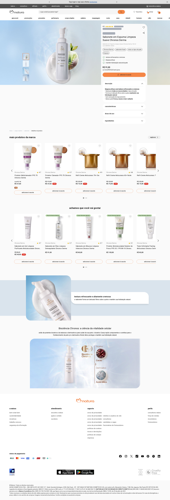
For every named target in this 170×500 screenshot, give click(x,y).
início (10, 131)
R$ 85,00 (17, 252)
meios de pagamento (17, 454)
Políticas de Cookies (94, 428)
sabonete (26, 131)
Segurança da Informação (18, 425)
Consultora (23, 6)
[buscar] (121, 12)
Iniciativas (12, 419)
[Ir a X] (131, 456)
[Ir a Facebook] (120, 456)
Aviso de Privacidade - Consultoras (99, 419)
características (110, 106)
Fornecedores (152, 422)
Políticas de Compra (94, 435)
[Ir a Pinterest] (148, 456)
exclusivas (93, 2)
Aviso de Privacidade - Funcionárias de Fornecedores (105, 425)
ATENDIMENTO (56, 409)
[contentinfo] (39, 172)
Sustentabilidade (15, 416)
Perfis (44, 6)
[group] (83, 2)
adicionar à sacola (28, 192)
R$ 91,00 (106, 67)
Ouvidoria (54, 419)
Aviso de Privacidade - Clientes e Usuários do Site (104, 416)
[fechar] (167, 2)
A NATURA (12, 409)
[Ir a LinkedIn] (159, 456)
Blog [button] (76, 6)
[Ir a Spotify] (153, 456)
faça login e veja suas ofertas (79, 2)
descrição (108, 84)
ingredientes (109, 121)
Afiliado (34, 6)
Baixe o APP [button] (68, 6)
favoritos (139, 12)
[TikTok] (137, 456)
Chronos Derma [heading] (20, 172)
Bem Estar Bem (14, 413)
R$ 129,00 (79, 181)
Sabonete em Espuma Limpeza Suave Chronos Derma (119, 38)
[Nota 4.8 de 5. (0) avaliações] (118, 26)
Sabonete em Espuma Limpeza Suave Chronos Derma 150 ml (119, 44)
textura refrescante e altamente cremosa (92, 296)
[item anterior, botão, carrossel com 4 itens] (49, 2)
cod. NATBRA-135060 (108, 45)
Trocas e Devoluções (94, 432)
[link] (28, 177)
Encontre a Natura (155, 6)
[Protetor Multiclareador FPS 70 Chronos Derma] (16, 187)
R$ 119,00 (48, 181)
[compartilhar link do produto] (144, 33)
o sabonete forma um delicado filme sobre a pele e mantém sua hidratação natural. (102, 299)
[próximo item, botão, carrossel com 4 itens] (117, 2)
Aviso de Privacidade (94, 413)
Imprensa (90, 438)
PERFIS (150, 409)
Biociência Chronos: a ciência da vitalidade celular (85, 328)
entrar (150, 12)
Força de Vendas (153, 416)
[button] (144, 27)
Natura (13, 6)
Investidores (152, 419)
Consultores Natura (154, 413)
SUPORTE (90, 409)
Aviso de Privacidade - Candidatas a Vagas (101, 422)
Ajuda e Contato (56, 416)
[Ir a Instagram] (126, 456)
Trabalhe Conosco (15, 422)
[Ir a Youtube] (142, 456)
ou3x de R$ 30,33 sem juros (111, 70)
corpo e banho (18, 131)
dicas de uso (109, 114)
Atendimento (56, 6)
